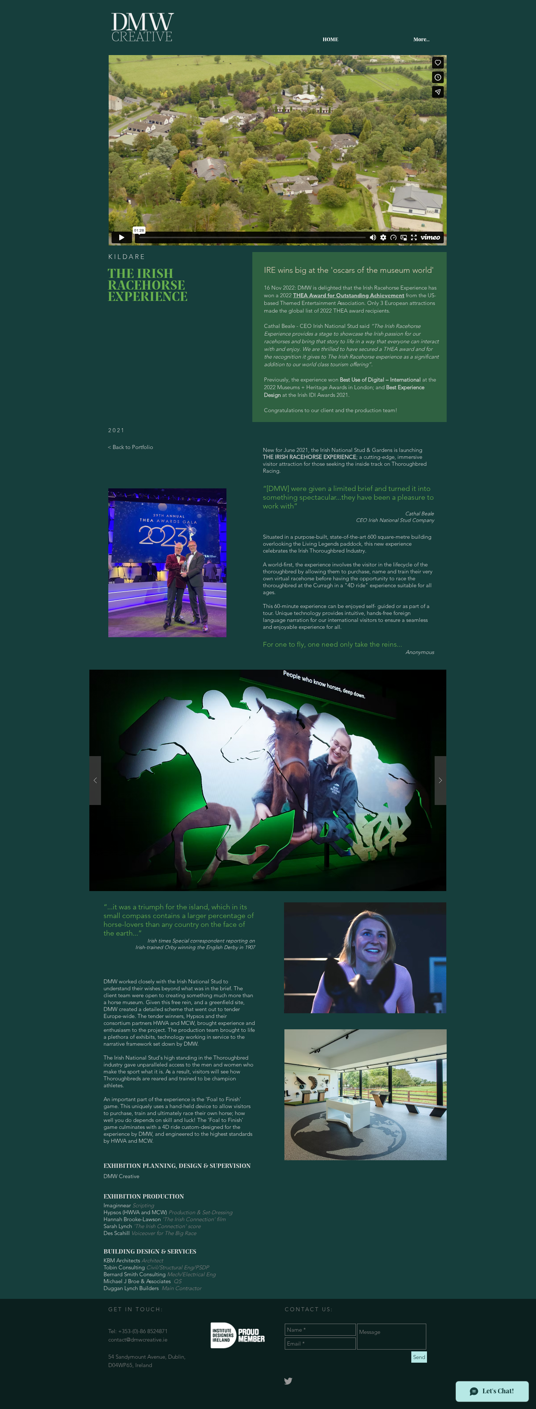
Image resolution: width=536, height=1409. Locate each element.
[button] (267, 780)
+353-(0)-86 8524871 (143, 1331)
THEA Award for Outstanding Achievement (348, 295)
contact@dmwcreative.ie (137, 1339)
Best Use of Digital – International (380, 379)
